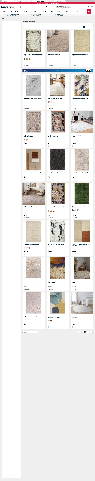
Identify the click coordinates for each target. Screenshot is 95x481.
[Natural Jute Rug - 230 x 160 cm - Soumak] (82, 52)
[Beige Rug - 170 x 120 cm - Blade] (58, 96)
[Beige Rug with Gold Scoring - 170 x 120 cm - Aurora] (33, 313)
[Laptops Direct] (30, 1)
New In (4, 11)
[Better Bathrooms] (50, 1)
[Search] (47, 7)
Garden (10, 11)
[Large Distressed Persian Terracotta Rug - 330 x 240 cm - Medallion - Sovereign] (58, 132)
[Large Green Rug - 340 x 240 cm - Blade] (82, 204)
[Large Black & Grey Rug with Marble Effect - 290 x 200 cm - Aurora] (58, 242)
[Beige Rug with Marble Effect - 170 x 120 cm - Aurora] (33, 278)
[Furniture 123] (7, 1)
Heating (76, 11)
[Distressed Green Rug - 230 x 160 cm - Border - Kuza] (33, 52)
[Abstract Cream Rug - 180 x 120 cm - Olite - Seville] (33, 204)
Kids (52, 11)
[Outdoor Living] (60, 1)
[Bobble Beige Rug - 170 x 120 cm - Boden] (58, 52)
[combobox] (34, 7)
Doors (66, 11)
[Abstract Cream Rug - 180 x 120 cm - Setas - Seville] (82, 170)
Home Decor (84, 11)
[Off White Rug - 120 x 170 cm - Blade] (33, 242)
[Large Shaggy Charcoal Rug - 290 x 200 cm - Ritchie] (58, 170)
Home (3, 18)
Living (35, 11)
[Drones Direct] (40, 1)
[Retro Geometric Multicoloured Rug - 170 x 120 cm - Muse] (58, 313)
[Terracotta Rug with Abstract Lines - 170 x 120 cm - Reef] (33, 170)
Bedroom (17, 11)
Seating (25, 11)
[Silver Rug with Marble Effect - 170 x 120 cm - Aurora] (33, 96)
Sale (89, 11)
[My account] (88, 6)
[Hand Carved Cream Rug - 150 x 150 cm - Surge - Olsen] (82, 313)
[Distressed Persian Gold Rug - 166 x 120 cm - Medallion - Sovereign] (58, 204)
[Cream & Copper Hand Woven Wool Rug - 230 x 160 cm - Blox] (82, 242)
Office (59, 11)
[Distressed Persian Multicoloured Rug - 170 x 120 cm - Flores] (82, 278)
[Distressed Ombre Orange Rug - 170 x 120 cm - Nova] (58, 278)
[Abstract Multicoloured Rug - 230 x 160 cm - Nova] (82, 96)
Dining (44, 11)
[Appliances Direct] (18, 1)
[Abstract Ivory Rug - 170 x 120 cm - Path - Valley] (82, 132)
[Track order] (84, 6)
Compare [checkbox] (27, 65)
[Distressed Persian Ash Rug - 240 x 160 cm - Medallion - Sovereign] (33, 132)
